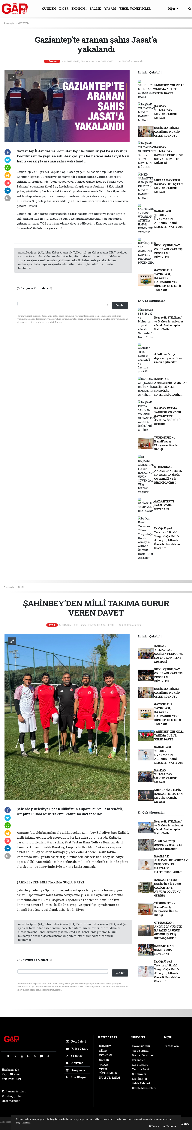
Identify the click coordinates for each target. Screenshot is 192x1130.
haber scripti (8, 1125)
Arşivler (77, 1063)
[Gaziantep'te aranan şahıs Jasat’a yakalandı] (67, 105)
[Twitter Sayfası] (10, 1056)
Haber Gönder (11, 1101)
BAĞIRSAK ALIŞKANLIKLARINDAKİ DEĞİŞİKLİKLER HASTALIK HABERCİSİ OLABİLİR (171, 386)
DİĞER (63, 8)
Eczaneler (138, 1060)
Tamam (171, 1126)
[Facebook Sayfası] (3, 1056)
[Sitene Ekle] (49, 1056)
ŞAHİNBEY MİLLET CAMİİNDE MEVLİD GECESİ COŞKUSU (167, 131)
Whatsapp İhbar (12, 1096)
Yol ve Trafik (140, 1050)
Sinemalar (139, 1074)
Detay (155, 1126)
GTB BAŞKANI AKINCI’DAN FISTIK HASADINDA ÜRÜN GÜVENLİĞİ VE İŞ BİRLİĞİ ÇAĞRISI (168, 474)
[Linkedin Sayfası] (29, 1056)
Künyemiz (78, 1070)
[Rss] (36, 1056)
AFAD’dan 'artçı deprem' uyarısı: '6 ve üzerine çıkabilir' (168, 358)
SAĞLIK (95, 8)
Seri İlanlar (139, 1078)
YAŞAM (110, 8)
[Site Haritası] (43, 1056)
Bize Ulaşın (78, 1077)
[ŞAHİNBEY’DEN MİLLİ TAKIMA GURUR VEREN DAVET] (67, 716)
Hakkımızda (10, 1069)
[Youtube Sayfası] (23, 1056)
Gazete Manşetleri (144, 1088)
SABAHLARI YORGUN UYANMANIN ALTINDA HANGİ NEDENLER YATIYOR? (168, 219)
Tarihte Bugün (141, 1069)
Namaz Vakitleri (143, 1055)
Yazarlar (76, 1055)
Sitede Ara (171, 1046)
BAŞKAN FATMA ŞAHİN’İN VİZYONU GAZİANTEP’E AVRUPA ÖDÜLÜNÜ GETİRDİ (167, 416)
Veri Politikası (11, 1079)
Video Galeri (79, 1048)
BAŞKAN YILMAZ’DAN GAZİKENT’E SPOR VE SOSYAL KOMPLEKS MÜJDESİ (168, 155)
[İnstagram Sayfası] (16, 1056)
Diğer (172, 8)
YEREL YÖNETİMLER (135, 8)
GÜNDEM (49, 8)
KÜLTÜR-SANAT (110, 1077)
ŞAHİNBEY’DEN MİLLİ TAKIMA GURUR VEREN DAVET (169, 89)
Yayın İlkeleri (11, 1074)
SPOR (21, 587)
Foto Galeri (78, 1041)
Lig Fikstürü (140, 1064)
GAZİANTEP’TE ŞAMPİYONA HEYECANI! (164, 505)
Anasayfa (9, 23)
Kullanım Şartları (14, 1091)
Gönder (120, 305)
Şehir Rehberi (141, 1083)
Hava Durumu (141, 1046)
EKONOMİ (78, 8)
